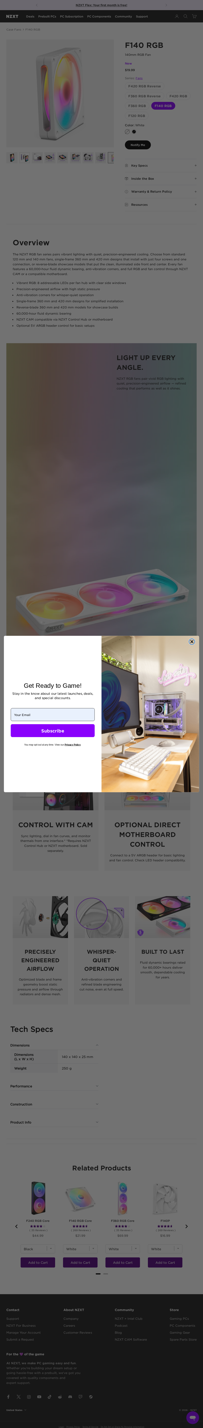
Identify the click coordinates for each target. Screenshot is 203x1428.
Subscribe (52, 730)
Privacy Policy (73, 744)
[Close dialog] (192, 642)
